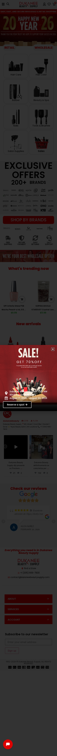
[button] (53, 349)
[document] (28, 378)
